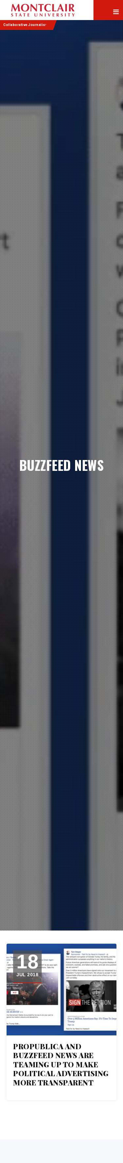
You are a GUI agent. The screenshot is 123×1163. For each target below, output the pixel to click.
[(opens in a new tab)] (61, 989)
